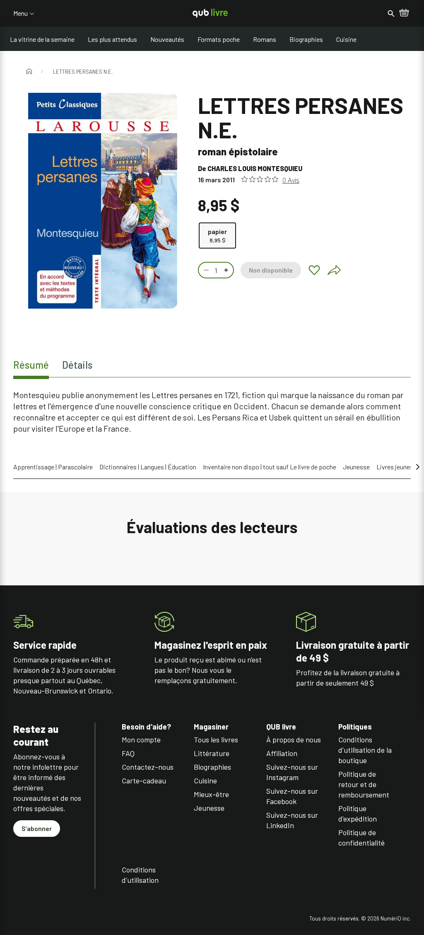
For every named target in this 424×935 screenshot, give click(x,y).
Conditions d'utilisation (140, 874)
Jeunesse (356, 467)
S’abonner (37, 828)
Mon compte (141, 739)
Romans (264, 39)
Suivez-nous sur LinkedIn (292, 820)
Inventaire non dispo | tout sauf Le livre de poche (269, 467)
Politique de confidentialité (361, 837)
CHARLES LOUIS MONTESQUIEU (254, 168)
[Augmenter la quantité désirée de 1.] (227, 270)
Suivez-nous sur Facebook (292, 796)
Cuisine (346, 39)
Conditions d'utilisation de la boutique (365, 750)
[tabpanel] (212, 411)
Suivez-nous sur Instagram (292, 772)
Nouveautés (167, 39)
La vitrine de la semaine (42, 39)
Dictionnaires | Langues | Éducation (147, 467)
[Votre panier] (404, 13)
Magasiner (211, 726)
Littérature (211, 753)
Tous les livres (216, 739)
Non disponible (271, 270)
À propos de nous (293, 739)
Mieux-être (211, 794)
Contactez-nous (147, 766)
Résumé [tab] (31, 365)
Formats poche (219, 39)
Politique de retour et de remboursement (363, 784)
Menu (20, 13)
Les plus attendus (112, 39)
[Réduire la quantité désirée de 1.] (205, 270)
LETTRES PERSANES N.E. (83, 71)
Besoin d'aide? (146, 726)
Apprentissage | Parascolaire (53, 467)
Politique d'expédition (357, 813)
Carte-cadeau (144, 780)
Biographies (306, 39)
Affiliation (281, 753)
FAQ (128, 753)
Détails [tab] (77, 365)
